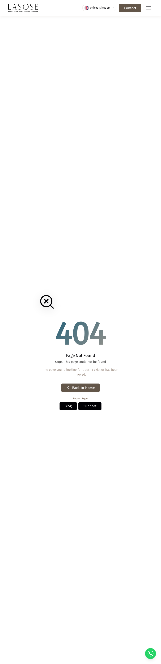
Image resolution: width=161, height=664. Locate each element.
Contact (130, 8)
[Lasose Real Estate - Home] (23, 8)
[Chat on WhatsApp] (150, 653)
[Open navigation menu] (148, 8)
